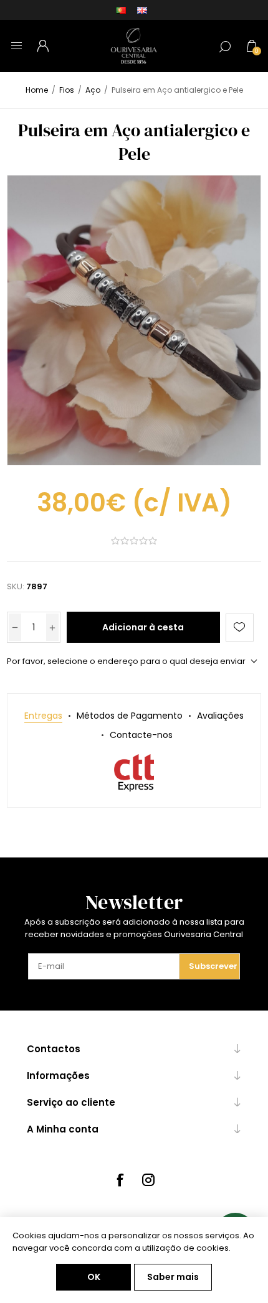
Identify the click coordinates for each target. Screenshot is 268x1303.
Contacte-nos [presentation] (141, 735)
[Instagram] (148, 1179)
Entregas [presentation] (43, 715)
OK (93, 1277)
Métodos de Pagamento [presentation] (130, 715)
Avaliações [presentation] (220, 715)
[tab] (43, 715)
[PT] (121, 10)
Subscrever (213, 966)
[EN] (142, 10)
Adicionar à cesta (143, 627)
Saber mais (173, 1277)
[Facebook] (119, 1179)
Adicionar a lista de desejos (240, 628)
